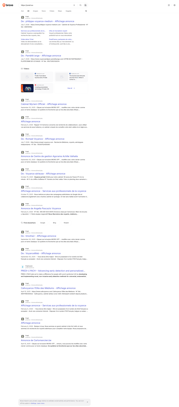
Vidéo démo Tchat (27, 39)
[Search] (80, 5)
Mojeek (66, 223)
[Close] (87, 402)
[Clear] (74, 5)
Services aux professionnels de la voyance (32, 31)
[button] (85, 5)
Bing (54, 223)
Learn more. (41, 403)
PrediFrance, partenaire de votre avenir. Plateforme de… (60, 39)
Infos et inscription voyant (58, 31)
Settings (33, 403)
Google (42, 223)
